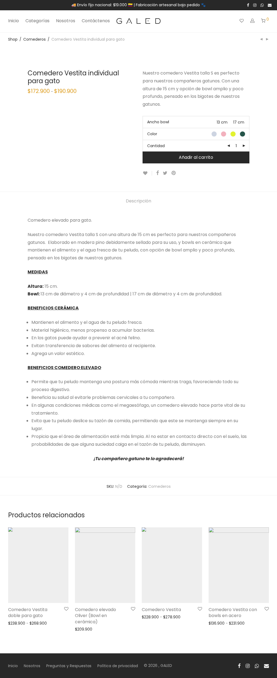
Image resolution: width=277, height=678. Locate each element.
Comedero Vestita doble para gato (27, 612)
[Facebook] (248, 5)
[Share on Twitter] (165, 173)
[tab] (138, 201)
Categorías (37, 21)
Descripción (138, 201)
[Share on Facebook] (157, 173)
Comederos (34, 39)
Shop (13, 39)
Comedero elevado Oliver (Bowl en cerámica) (95, 615)
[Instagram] (254, 5)
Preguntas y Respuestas (68, 666)
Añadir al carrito (196, 157)
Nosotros (65, 21)
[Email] (270, 5)
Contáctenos (96, 21)
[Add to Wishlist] (147, 173)
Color (152, 134)
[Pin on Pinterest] (174, 173)
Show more (16, 623)
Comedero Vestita (161, 609)
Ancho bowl (158, 122)
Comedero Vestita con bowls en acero (233, 612)
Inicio (13, 21)
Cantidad (156, 145)
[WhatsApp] (262, 5)
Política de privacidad (117, 666)
